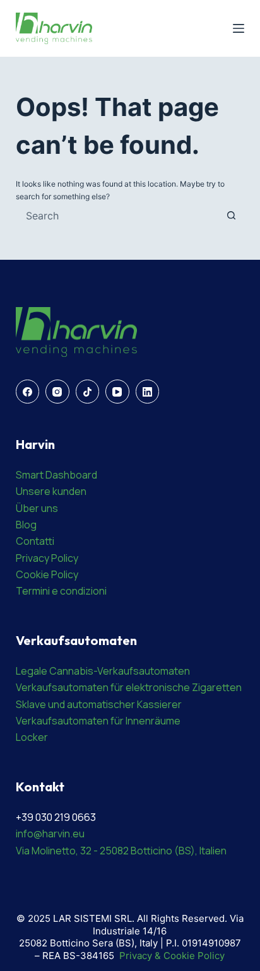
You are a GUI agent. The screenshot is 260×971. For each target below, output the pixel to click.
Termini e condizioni (61, 591)
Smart (30, 475)
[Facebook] (28, 392)
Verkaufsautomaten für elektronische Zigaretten (129, 687)
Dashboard (71, 475)
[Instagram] (57, 392)
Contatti (35, 541)
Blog (26, 525)
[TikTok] (88, 392)
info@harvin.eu (50, 833)
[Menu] (238, 28)
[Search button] (231, 215)
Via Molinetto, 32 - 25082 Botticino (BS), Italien (121, 851)
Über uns (37, 508)
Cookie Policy (47, 574)
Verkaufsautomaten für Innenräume (98, 721)
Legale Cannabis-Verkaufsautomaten (103, 671)
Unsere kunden (51, 491)
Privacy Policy (47, 558)
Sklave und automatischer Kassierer (99, 704)
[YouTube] (117, 392)
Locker (32, 737)
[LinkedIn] (148, 392)
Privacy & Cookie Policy (172, 956)
